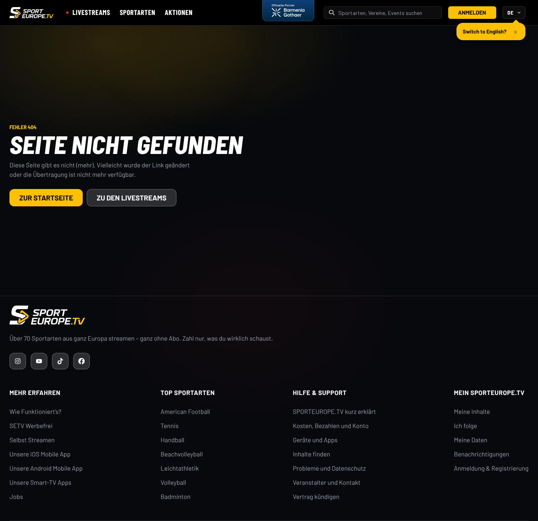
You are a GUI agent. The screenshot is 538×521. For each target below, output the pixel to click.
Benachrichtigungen (481, 454)
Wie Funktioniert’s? (35, 411)
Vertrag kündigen (316, 497)
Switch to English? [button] (484, 31)
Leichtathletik (180, 468)
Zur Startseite (46, 197)
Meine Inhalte (472, 411)
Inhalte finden (311, 454)
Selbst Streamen (32, 440)
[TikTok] (60, 361)
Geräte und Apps (315, 440)
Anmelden (472, 12)
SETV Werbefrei (30, 426)
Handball (172, 440)
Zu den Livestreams (131, 197)
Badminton (176, 497)
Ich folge (465, 426)
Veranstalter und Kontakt (326, 482)
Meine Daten (470, 440)
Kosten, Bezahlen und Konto (330, 426)
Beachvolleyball (182, 454)
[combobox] (387, 12)
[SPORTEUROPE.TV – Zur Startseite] (31, 12)
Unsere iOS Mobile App (39, 454)
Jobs (16, 497)
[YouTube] (39, 361)
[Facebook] (81, 361)
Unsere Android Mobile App (46, 468)
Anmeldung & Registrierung (491, 468)
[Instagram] (17, 361)
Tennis (170, 426)
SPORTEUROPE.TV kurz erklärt (334, 411)
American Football (185, 411)
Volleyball (173, 482)
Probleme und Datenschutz (329, 468)
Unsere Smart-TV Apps (40, 482)
